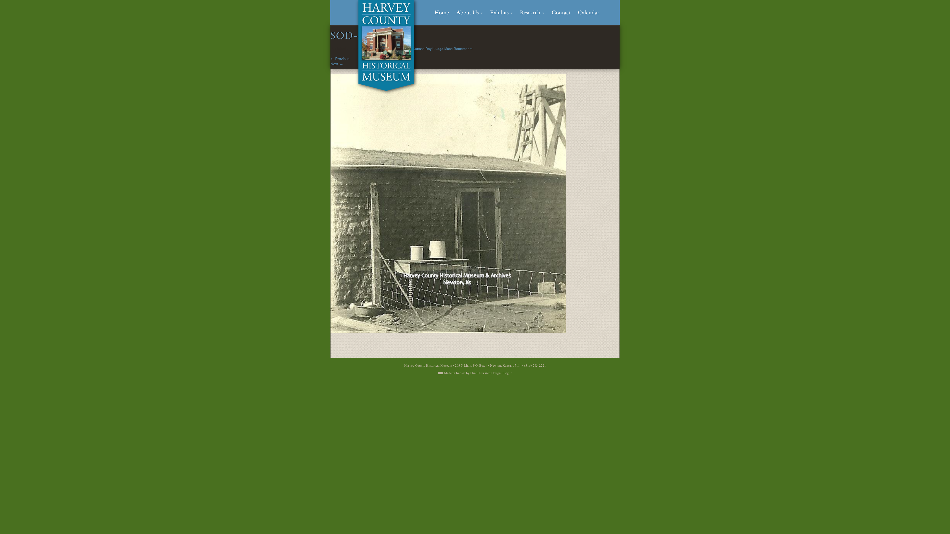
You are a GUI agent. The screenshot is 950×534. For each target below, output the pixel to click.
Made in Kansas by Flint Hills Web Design (472, 373)
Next (337, 63)
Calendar (588, 12)
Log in (507, 373)
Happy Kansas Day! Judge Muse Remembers (437, 48)
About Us (468, 12)
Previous (340, 58)
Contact (561, 12)
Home (441, 12)
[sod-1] (448, 203)
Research (531, 12)
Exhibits (500, 12)
